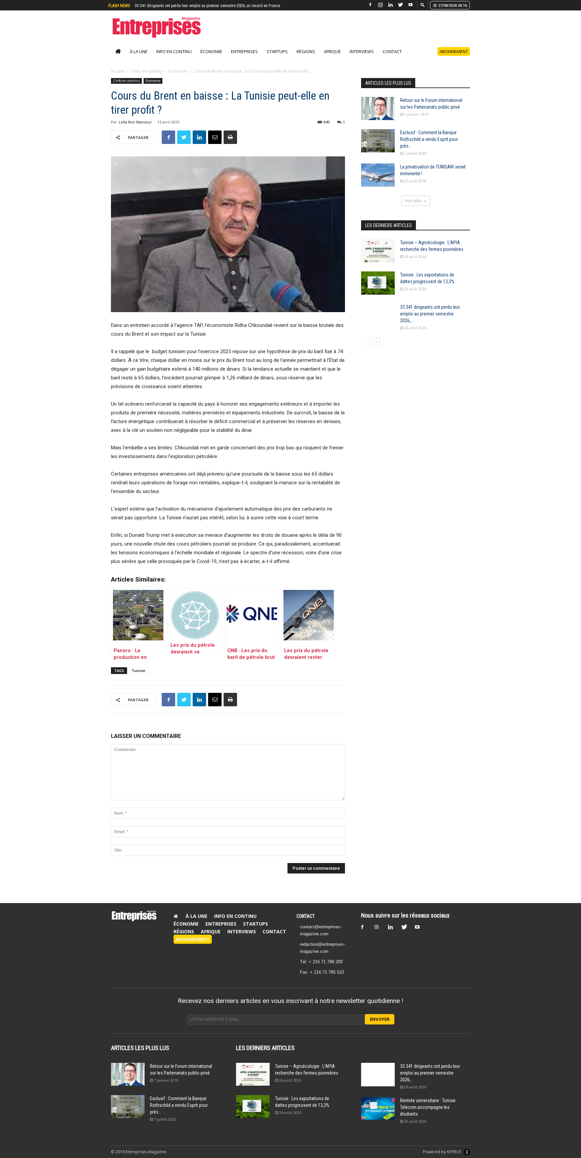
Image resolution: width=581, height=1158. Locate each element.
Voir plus (413, 208)
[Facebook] (370, 5)
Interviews (362, 58)
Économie (211, 58)
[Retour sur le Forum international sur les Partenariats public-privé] (378, 115)
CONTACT (306, 923)
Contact (392, 58)
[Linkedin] (390, 5)
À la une (139, 58)
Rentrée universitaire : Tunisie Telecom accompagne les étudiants (189, 5)
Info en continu (174, 58)
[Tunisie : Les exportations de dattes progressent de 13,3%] (378, 290)
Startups (277, 58)
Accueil (117, 78)
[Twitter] (400, 5)
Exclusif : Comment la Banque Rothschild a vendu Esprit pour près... (429, 146)
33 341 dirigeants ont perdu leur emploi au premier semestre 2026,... (430, 320)
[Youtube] (410, 5)
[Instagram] (380, 5)
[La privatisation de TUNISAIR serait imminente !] (378, 182)
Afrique (332, 58)
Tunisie (138, 677)
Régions (306, 58)
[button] (423, 4)
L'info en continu (146, 78)
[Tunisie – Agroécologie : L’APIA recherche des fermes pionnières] (378, 257)
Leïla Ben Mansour (135, 129)
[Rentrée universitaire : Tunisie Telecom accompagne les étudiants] (378, 1115)
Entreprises (244, 58)
